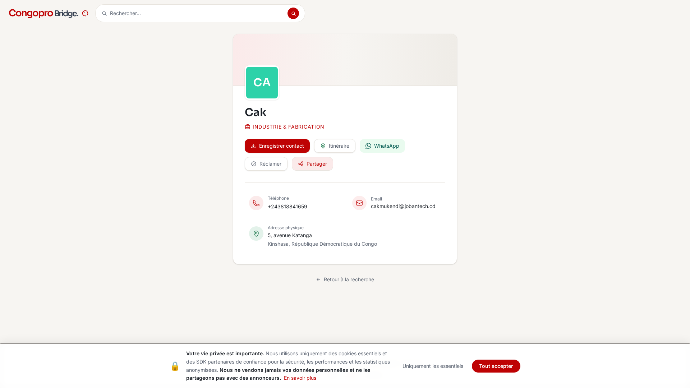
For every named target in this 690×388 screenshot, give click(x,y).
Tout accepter (496, 366)
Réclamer (270, 164)
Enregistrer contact (281, 146)
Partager (317, 164)
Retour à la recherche (349, 279)
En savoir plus (300, 378)
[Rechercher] (293, 13)
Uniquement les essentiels (432, 366)
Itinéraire (339, 146)
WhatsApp (386, 146)
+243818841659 (287, 206)
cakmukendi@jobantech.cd (403, 206)
